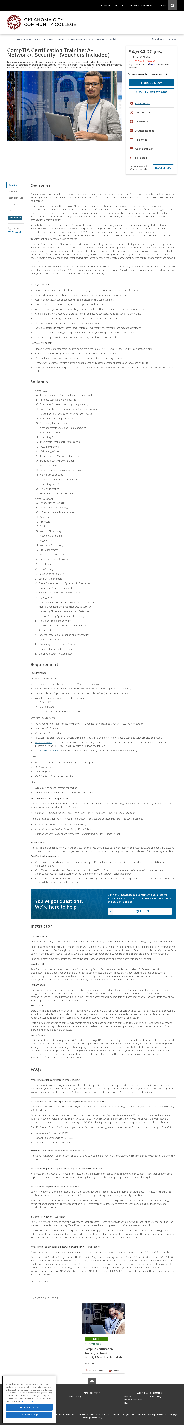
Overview (13, 185)
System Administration (44, 39)
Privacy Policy (96, 1417)
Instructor (13, 204)
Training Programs (23, 39)
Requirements (15, 197)
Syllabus (12, 191)
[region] (29, 1399)
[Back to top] (92, 1392)
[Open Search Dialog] (172, 5)
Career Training (74, 1396)
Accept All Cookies (29, 1407)
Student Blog (155, 1396)
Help (126, 1403)
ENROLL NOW (151, 82)
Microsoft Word (43, 742)
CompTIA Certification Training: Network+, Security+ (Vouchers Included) (103, 1353)
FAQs (11, 210)
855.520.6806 (14, 232)
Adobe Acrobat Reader (47, 750)
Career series (142, 103)
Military (127, 1396)
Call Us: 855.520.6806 (164, 39)
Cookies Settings (29, 1414)
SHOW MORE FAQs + (42, 1281)
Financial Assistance (133, 1399)
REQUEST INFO (163, 167)
